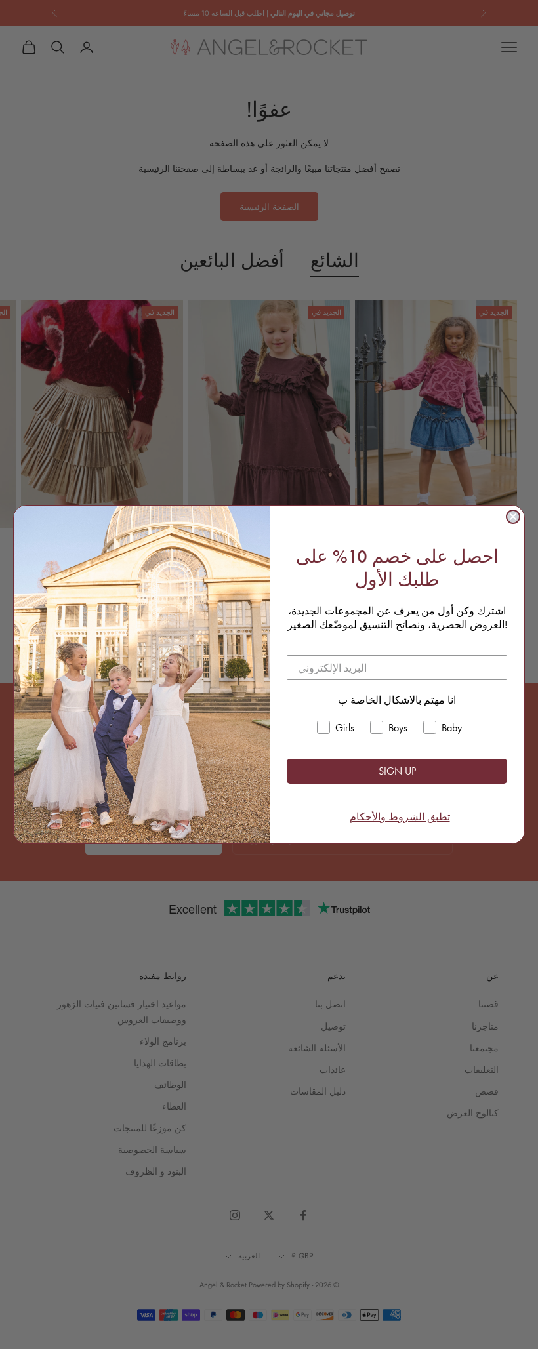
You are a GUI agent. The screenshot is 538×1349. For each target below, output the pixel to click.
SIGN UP (397, 771)
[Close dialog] (513, 516)
